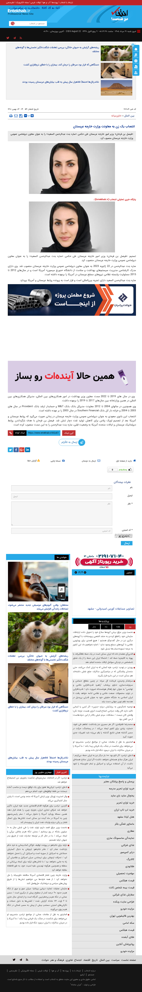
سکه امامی (128, 923)
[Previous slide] (85, 572)
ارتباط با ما (76, 970)
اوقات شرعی (35, 2)
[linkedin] (27, 449)
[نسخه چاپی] (11, 116)
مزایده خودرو (127, 909)
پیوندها (55, 2)
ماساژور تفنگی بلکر (124, 824)
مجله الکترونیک (22, 2)
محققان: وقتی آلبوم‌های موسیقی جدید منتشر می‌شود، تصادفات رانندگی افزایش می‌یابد (38, 607)
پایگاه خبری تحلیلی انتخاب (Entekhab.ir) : (114, 199)
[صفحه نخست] (136, 48)
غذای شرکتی (127, 845)
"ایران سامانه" (76, 984)
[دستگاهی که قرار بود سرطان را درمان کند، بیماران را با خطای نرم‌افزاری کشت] (38, 683)
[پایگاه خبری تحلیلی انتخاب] (121, 15)
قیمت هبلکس (126, 880)
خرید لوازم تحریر (125, 803)
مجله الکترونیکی (27, 970)
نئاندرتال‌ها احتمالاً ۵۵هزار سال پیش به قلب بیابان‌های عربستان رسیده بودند (60, 82)
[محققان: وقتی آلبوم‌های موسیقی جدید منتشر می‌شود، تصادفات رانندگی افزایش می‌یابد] (38, 581)
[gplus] (21, 449)
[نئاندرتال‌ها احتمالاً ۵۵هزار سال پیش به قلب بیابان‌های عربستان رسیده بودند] (38, 734)
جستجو (91, 974)
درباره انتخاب (90, 970)
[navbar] (138, 31)
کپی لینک (68, 433)
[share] (8, 38)
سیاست (115, 960)
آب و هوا (46, 2)
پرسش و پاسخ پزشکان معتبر (119, 781)
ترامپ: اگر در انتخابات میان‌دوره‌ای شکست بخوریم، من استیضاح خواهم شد (37, 780)
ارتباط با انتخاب (66, 2)
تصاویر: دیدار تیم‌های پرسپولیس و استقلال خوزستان (104, 609)
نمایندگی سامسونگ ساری (120, 838)
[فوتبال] (136, 60)
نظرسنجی (10, 2)
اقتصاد (86, 960)
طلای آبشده (128, 937)
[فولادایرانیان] (72, 300)
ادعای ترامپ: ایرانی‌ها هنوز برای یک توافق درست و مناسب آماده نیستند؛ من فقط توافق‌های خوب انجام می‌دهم (37, 789)
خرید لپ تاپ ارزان (124, 810)
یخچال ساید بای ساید (122, 796)
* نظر (130, 503)
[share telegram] (14, 38)
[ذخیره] (21, 116)
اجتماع (78, 960)
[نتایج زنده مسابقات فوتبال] (136, 72)
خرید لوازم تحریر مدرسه (121, 789)
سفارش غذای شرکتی (123, 895)
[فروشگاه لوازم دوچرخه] (72, 338)
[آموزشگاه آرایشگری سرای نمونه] (72, 377)
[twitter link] (14, 959)
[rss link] (27, 959)
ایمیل (129, 495)
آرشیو (82, 974)
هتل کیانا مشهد (125, 817)
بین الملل (129, 116)
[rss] (21, 38)
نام (131, 487)
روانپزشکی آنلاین (125, 944)
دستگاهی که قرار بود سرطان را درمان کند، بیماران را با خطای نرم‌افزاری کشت (61, 65)
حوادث (45, 960)
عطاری (130, 831)
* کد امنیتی (127, 530)
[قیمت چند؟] (136, 54)
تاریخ (95, 960)
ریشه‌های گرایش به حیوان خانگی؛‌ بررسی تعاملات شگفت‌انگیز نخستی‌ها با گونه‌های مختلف (57, 49)
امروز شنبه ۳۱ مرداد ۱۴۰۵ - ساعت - (117, 31)
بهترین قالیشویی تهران (122, 916)
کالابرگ (130, 859)
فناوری (69, 960)
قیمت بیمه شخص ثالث (121, 888)
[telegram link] (20, 959)
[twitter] (10, 449)
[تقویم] (136, 66)
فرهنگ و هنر (57, 960)
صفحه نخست (128, 960)
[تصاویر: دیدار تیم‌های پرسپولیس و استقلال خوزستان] (104, 591)
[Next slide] (76, 572)
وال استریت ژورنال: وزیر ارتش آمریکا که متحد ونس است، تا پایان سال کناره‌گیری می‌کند (37, 798)
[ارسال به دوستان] (16, 116)
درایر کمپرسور (127, 852)
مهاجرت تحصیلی (125, 873)
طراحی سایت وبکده (123, 902)
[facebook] (16, 449)
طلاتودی (129, 866)
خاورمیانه (116, 116)
